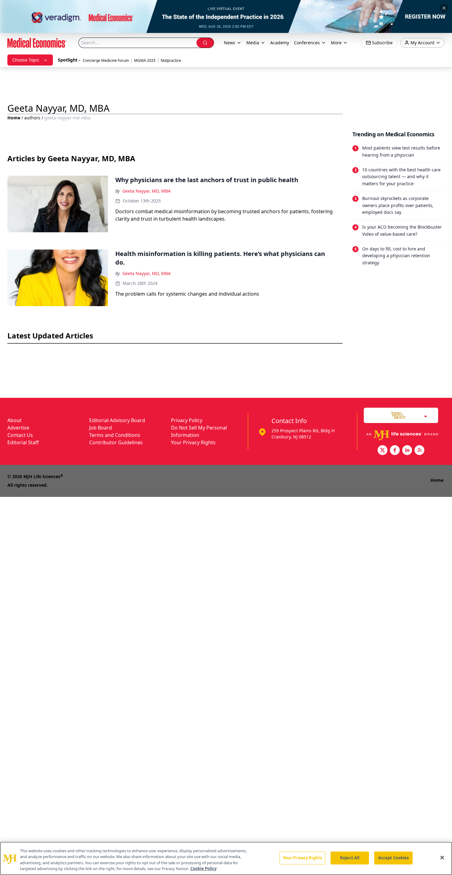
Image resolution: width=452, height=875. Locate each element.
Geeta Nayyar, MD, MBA (146, 191)
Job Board (100, 427)
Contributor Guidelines (116, 442)
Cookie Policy (203, 868)
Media (252, 43)
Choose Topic (25, 60)
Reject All (349, 858)
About (14, 420)
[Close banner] (444, 8)
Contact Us (20, 435)
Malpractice (171, 60)
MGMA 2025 (145, 60)
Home (13, 118)
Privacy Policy (186, 420)
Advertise (18, 427)
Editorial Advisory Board (117, 420)
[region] (226, 858)
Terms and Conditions (114, 435)
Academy (279, 43)
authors (32, 118)
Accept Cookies (393, 858)
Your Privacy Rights (193, 442)
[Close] (442, 857)
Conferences (307, 43)
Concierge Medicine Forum (106, 60)
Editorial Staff (23, 442)
